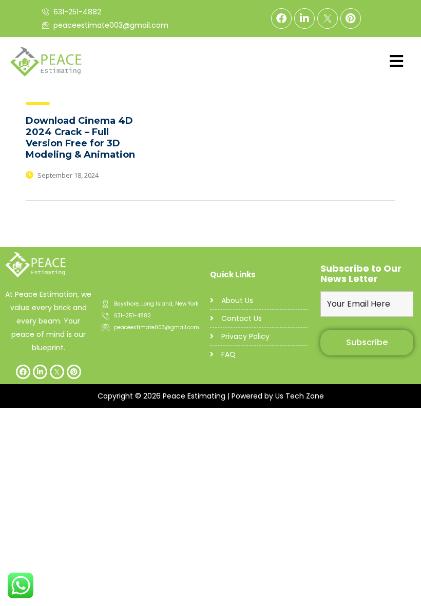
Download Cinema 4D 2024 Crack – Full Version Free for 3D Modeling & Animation (80, 137)
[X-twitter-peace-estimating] (327, 18)
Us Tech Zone (299, 396)
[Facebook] (281, 18)
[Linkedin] (304, 18)
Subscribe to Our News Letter (360, 273)
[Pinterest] (350, 18)
